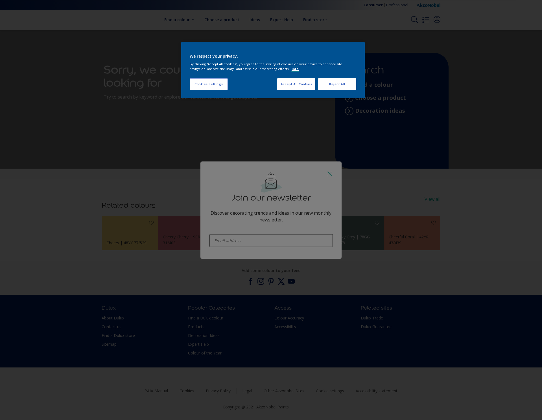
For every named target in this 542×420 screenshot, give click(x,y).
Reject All (337, 84)
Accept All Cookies (296, 84)
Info (295, 69)
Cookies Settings (208, 84)
